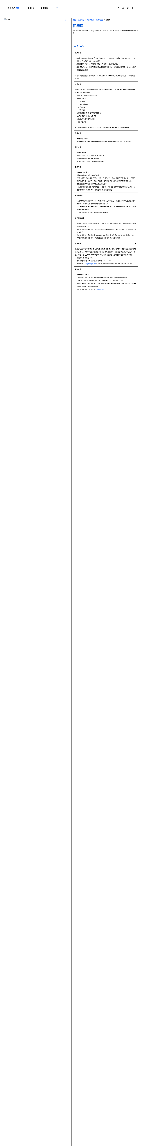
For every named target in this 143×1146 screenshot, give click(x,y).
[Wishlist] (128, 8)
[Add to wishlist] (65, 20)
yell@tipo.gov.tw (90, 264)
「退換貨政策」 (99, 289)
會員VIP (31, 8)
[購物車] (118, 8)
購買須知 (44, 8)
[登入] (132, 8)
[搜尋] (123, 8)
